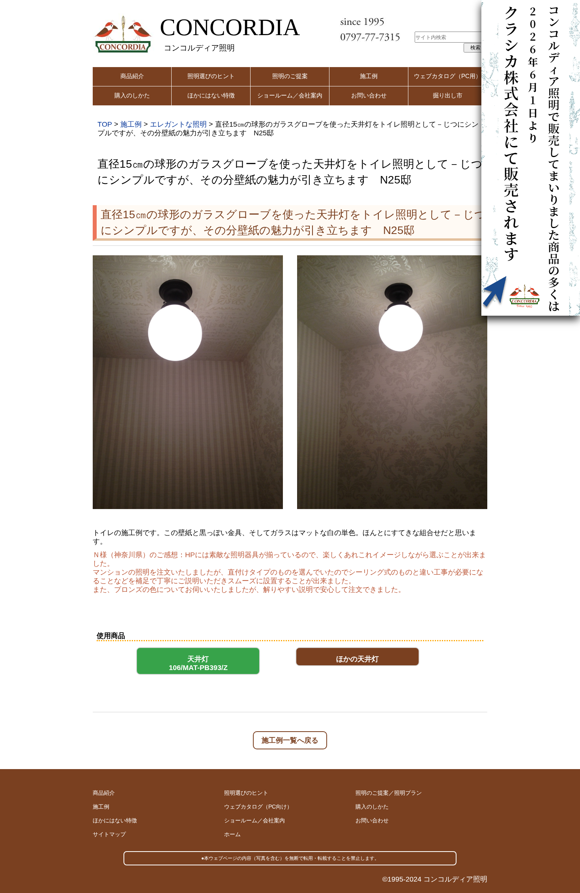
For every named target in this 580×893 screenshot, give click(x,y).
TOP (104, 124)
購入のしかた (132, 95)
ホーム (232, 834)
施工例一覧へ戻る (290, 740)
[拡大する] (273, 266)
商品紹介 (132, 76)
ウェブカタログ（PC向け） (258, 806)
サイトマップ (109, 834)
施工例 (369, 76)
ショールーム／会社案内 (289, 95)
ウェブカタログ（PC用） (447, 76)
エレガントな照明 (178, 124)
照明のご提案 (290, 76)
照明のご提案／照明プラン (388, 793)
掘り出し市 (447, 95)
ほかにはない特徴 (211, 95)
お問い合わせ (369, 95)
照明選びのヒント (211, 76)
